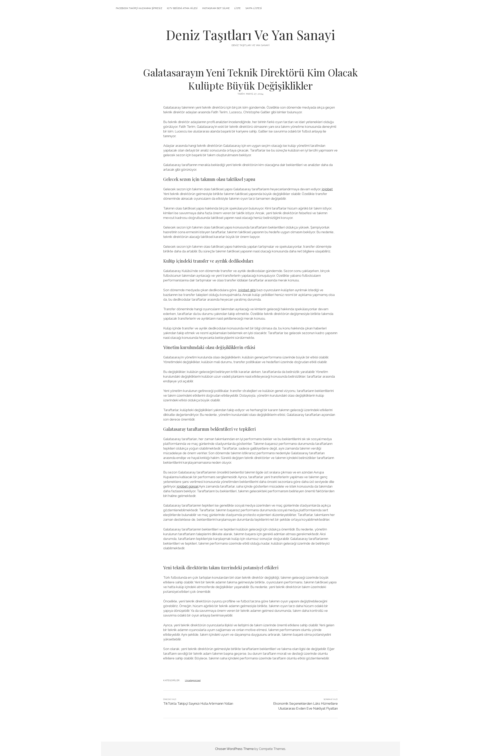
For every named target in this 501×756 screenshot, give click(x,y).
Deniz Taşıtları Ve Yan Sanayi (250, 34)
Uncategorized (193, 680)
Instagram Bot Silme (216, 8)
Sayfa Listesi (253, 8)
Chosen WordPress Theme (234, 749)
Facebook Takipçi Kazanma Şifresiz (139, 8)
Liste (237, 8)
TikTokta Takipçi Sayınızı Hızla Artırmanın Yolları (198, 703)
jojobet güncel (187, 486)
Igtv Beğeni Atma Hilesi (182, 8)
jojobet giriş (247, 290)
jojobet (327, 189)
